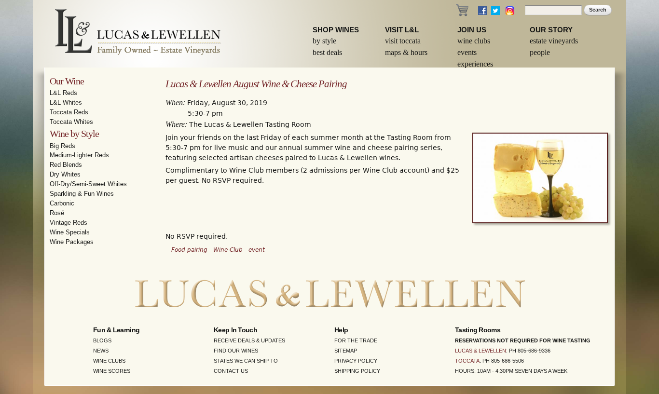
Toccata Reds (69, 112)
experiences (475, 64)
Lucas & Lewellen (480, 350)
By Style (324, 41)
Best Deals (327, 52)
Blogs (102, 340)
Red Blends (66, 164)
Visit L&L (402, 30)
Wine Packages (72, 241)
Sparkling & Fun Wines (82, 193)
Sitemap (345, 350)
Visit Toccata (403, 41)
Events (467, 52)
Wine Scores (111, 371)
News (101, 350)
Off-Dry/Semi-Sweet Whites (88, 184)
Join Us (471, 30)
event (256, 249)
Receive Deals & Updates (249, 340)
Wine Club (228, 249)
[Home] (132, 34)
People (540, 52)
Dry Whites (65, 174)
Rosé (57, 213)
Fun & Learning (116, 330)
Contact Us (231, 371)
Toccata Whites (71, 121)
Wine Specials (70, 232)
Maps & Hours (406, 52)
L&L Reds (63, 92)
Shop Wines (336, 30)
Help (341, 330)
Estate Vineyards (554, 41)
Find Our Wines (236, 350)
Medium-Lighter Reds (79, 155)
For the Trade (355, 340)
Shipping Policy (357, 371)
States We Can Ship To (246, 361)
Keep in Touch (235, 330)
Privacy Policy (355, 361)
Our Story (551, 30)
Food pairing (189, 249)
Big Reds (62, 145)
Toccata (467, 361)
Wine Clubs (473, 41)
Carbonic (62, 203)
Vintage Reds (68, 222)
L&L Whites (66, 102)
